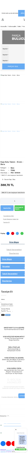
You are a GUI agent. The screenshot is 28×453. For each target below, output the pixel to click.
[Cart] (24, 20)
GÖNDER (22, 396)
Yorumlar (6, 266)
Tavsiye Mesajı (5, 309)
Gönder (8, 315)
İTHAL (13, 170)
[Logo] (13, 5)
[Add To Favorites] (14, 216)
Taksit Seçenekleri (14, 250)
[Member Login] (3, 20)
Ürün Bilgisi (14, 242)
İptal (3, 315)
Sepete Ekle (7, 208)
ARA (22, 13)
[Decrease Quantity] (2, 201)
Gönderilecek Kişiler (7, 304)
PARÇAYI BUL (13, 66)
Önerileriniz (14, 253)
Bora (12, 168)
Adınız (3, 299)
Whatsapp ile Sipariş (19, 208)
